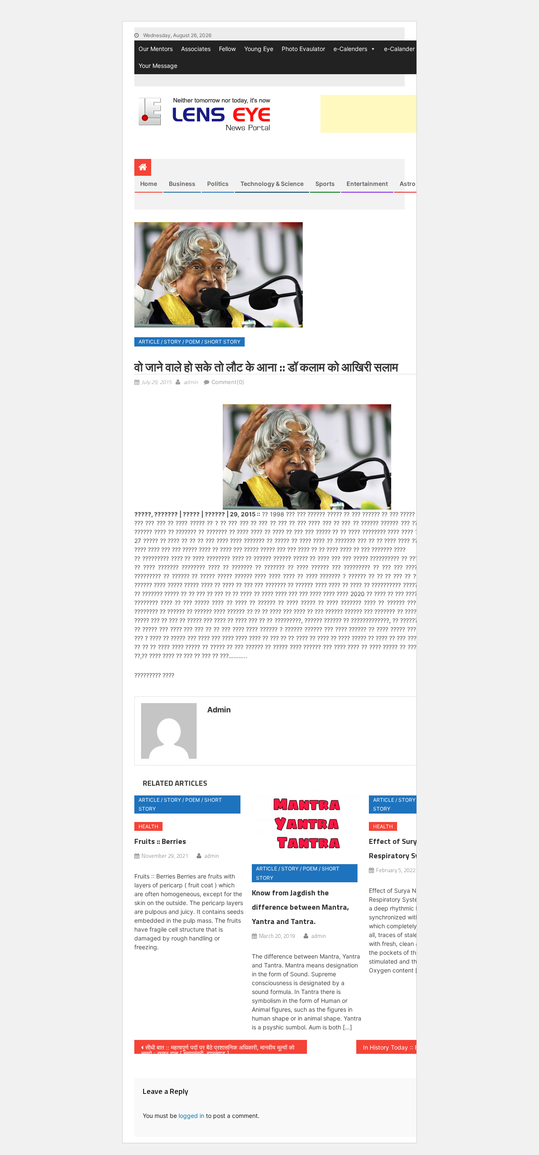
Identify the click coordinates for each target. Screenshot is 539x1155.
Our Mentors (156, 48)
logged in (191, 1115)
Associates (196, 48)
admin (191, 382)
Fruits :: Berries (160, 841)
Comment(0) (227, 382)
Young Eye (258, 48)
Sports (325, 183)
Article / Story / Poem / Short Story (189, 341)
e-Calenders (350, 48)
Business (182, 183)
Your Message (158, 65)
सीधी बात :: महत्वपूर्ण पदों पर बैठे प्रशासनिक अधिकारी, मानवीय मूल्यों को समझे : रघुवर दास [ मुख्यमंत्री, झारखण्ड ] (217, 1049)
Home (148, 183)
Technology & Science (272, 183)
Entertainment (367, 183)
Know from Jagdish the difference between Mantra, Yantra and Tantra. (300, 907)
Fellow (227, 48)
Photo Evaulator (303, 48)
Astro (408, 183)
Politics (218, 183)
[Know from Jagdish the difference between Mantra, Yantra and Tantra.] (307, 823)
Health (148, 826)
